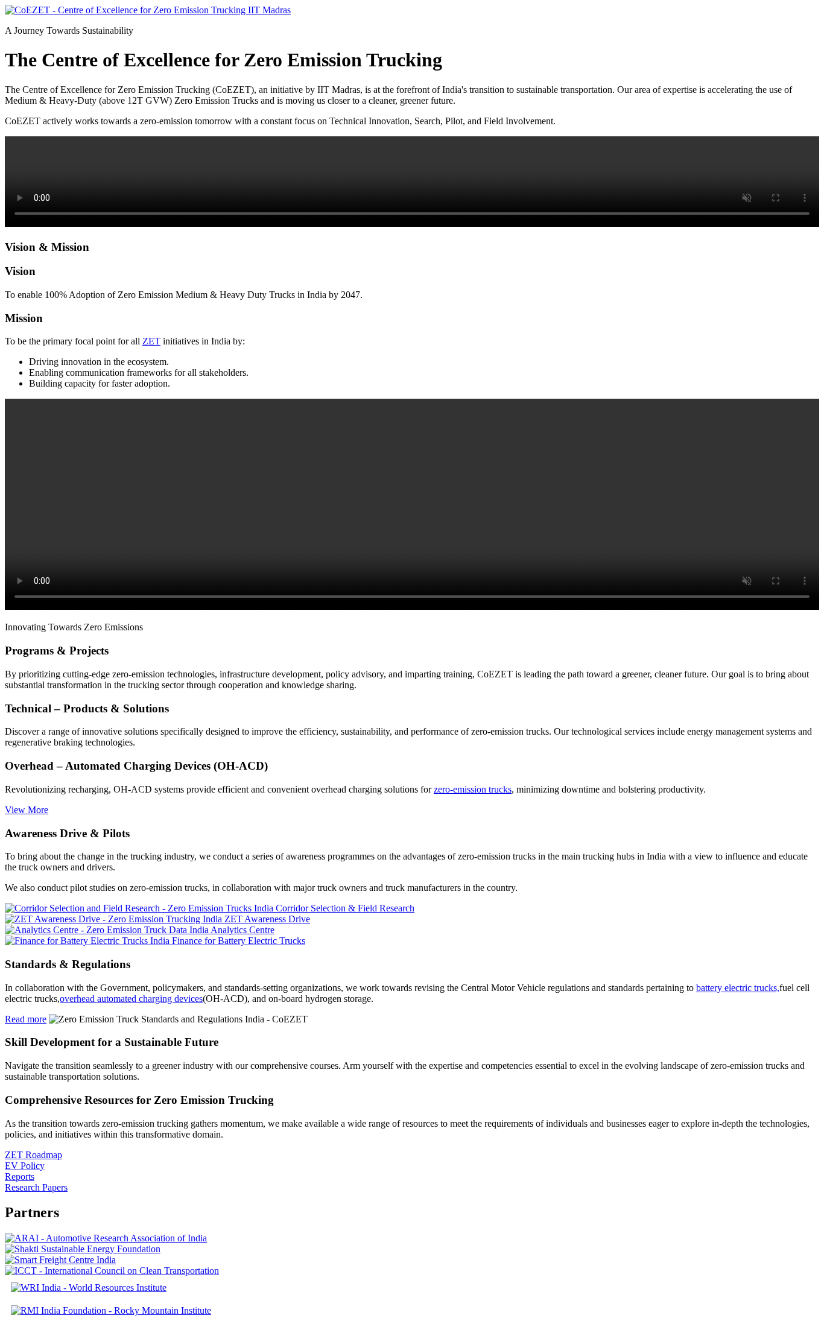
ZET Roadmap (33, 1155)
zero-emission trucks (473, 789)
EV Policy (25, 1166)
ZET (151, 341)
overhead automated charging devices (131, 998)
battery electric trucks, (737, 988)
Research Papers (36, 1187)
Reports (19, 1176)
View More (26, 810)
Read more (25, 1019)
